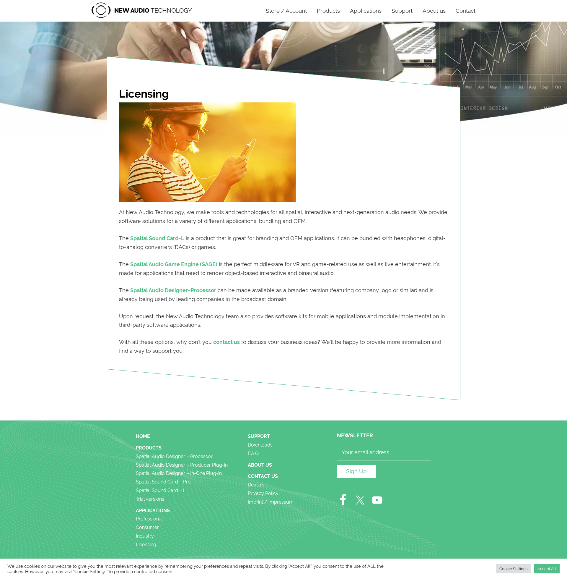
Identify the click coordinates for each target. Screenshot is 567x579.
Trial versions (150, 499)
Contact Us (263, 476)
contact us (226, 342)
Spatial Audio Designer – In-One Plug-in (179, 473)
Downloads (260, 445)
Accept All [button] (546, 569)
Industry (145, 536)
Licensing (146, 544)
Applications (153, 510)
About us (260, 465)
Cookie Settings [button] (513, 569)
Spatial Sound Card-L (157, 238)
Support (259, 436)
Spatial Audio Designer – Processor (174, 456)
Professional (149, 519)
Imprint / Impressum (271, 502)
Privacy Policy (263, 493)
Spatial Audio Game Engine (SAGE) (173, 264)
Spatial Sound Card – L (161, 490)
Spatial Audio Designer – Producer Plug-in (182, 465)
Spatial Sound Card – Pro (163, 482)
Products (149, 448)
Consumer (147, 527)
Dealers (256, 485)
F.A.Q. (254, 453)
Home (143, 436)
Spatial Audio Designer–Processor (173, 290)
